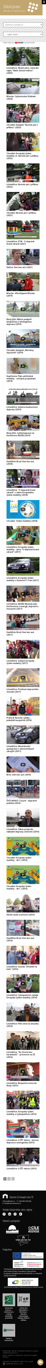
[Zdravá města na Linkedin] (10, 1214)
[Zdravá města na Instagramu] (16, 1214)
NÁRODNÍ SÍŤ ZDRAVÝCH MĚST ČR (15, 1361)
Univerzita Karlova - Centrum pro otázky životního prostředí (9, 1313)
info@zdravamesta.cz (10, 1353)
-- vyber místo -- (12, 34)
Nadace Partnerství (9, 1339)
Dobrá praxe (14, 8)
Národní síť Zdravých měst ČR (21, 1197)
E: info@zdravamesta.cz (12, 1203)
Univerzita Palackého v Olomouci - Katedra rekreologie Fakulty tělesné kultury (23, 1314)
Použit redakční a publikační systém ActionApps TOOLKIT (20, 1356)
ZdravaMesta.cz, (9, 1201)
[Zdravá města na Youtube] (21, 1214)
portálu (21, 1269)
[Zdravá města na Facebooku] (5, 1214)
